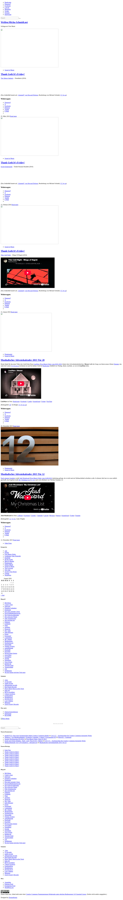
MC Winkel (8, 639)
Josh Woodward (24, 478)
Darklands (8, 610)
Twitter (7, 11)
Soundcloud (36, 401)
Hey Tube (8, 631)
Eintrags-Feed (9, 884)
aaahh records (9, 683)
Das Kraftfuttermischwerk (12, 613)
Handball (7, 558)
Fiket (6, 625)
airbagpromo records (11, 685)
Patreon (58, 515)
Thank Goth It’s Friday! (13, 74)
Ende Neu (8, 750)
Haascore (7, 629)
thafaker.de (8, 664)
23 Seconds (8, 682)
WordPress (8, 575)
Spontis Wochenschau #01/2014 (14, 739)
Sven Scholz (8, 662)
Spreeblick (8, 660)
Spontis (7, 658)
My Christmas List (24, 480)
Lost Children (9, 701)
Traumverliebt (9, 667)
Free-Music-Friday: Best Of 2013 (36, 739)
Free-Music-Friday (10, 554)
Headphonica (9, 697)
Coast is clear (9, 604)
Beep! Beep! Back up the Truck (14, 689)
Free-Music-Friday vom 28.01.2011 (51, 364)
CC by (33, 480)
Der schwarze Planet (11, 617)
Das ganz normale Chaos (12, 611)
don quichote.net (10, 620)
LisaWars (36, 364)
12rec (6, 680)
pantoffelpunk (9, 648)
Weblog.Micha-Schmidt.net (14, 22)
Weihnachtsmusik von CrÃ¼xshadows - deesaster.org (21, 742)
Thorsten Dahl (9, 665)
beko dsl (7, 690)
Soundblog (8, 657)
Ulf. (6, 669)
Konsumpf (8, 636)
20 (10, 405)
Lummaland (8, 638)
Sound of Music (9, 70)
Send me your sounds (58, 723)
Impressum (8, 14)
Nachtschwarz (9, 643)
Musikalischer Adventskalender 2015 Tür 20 (22, 360)
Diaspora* (8, 4)
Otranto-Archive (10, 646)
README (8, 715)
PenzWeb (7, 651)
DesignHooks (13, 897)
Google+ (33, 515)
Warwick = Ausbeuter (64, 737)
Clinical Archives (10, 694)
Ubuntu (7, 573)
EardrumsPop (9, 695)
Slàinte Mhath (9, 565)
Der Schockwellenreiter (12, 615)
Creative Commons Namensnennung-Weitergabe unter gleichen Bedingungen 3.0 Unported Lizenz (56, 894)
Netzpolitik (8, 644)
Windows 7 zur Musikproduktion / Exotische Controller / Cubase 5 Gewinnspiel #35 (30, 737)
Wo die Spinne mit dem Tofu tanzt (15, 672)
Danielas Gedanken (11, 608)
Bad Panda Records (11, 687)
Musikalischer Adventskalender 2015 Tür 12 (22, 474)
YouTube (49, 401)
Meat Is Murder (9, 561)
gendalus (7, 627)
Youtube (77, 515)
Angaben (12, 478)
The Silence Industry (7, 78)
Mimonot (7, 702)
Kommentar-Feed (10, 886)
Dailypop (7, 606)
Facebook (8, 6)
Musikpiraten (9, 641)
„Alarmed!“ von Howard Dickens (27, 95)
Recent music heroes (11, 653)
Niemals (116, 364)
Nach (2, 478)
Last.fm (7, 7)
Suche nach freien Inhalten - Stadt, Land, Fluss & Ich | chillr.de (24, 741)
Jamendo (40, 515)
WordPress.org (9, 887)
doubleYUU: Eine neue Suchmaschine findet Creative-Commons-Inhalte (27, 735)
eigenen (6, 478)
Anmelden (8, 882)
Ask (6, 551)
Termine (7, 13)
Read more (13, 116)
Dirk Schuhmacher (10, 618)
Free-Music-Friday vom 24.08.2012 (41, 478)
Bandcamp (8, 2)
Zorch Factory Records (12, 704)
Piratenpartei (8, 354)
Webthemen (8, 671)
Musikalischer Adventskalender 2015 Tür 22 (52, 742)
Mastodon (8, 9)
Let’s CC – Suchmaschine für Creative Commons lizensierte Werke (71, 735)
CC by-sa (63, 95)
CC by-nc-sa (15, 366)
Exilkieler (7, 624)
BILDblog (8, 603)
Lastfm (30, 401)
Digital (7, 552)
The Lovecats (9, 568)
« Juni (2, 595)
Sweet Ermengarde (6, 167)
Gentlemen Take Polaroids (13, 556)
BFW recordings (10, 692)
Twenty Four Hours (11, 572)
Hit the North (9, 559)
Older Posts (8, 543)
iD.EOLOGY (9, 699)
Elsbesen (7, 622)
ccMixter (20, 515)
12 (10, 519)
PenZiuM (7, 650)
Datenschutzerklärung (11, 712)
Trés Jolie (7, 570)
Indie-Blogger (9, 632)
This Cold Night (6, 255)
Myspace (52, 515)
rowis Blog (8, 655)
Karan (6, 634)
